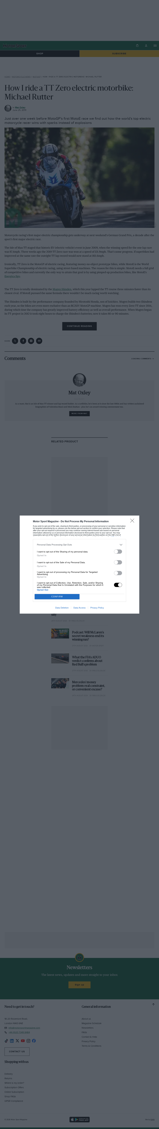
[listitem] (79, 544)
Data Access (79, 607)
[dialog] (79, 565)
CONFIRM (57, 596)
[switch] (118, 551)
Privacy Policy (97, 607)
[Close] (133, 522)
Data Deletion (62, 607)
